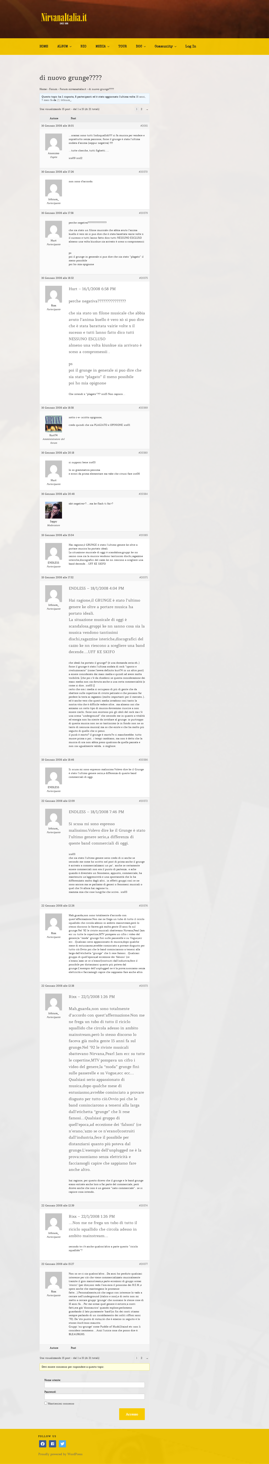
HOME (44, 46)
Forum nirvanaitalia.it (73, 89)
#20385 (143, 535)
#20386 (143, 759)
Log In (190, 46)
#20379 (143, 212)
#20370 (143, 171)
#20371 (143, 577)
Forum (53, 89)
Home (43, 89)
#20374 (143, 1205)
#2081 (144, 125)
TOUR (122, 46)
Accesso (132, 1414)
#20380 (143, 452)
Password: (50, 1391)
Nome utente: (52, 1380)
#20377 (143, 1263)
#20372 (143, 800)
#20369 (143, 407)
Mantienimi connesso (61, 1403)
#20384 (143, 493)
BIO (83, 46)
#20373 (143, 985)
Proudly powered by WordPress (60, 1454)
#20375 (143, 277)
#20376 (143, 905)
